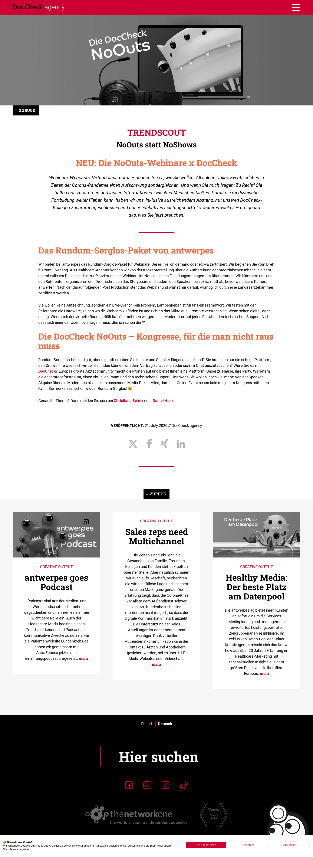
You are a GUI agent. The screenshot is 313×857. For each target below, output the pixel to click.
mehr (83, 658)
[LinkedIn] (147, 785)
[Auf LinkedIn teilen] (180, 444)
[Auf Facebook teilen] (149, 444)
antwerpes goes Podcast (56, 582)
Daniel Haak (163, 400)
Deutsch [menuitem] (165, 724)
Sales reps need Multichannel (156, 536)
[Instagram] (165, 785)
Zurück (27, 110)
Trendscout (156, 132)
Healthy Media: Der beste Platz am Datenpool (256, 587)
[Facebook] (129, 785)
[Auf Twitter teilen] (133, 444)
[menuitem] (147, 724)
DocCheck (47, 371)
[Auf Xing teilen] (164, 444)
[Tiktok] (184, 785)
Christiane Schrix (128, 400)
